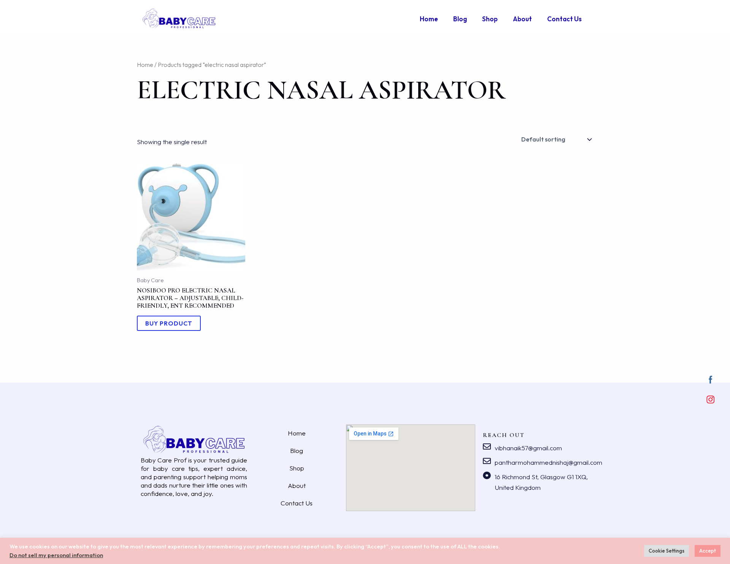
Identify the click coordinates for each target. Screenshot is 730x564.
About (522, 19)
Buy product (168, 323)
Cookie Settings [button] (666, 551)
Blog (460, 19)
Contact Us (564, 19)
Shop (490, 19)
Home (429, 19)
